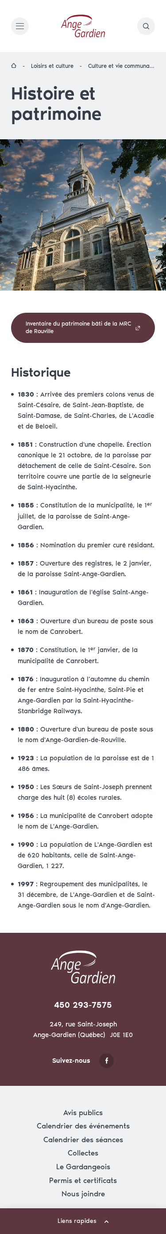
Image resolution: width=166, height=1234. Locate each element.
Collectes (83, 1152)
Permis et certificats (83, 1180)
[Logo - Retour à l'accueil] (83, 26)
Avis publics (83, 1112)
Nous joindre (83, 1193)
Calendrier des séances (83, 1139)
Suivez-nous (71, 1061)
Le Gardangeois (83, 1166)
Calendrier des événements (83, 1125)
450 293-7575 (83, 1005)
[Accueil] (14, 66)
